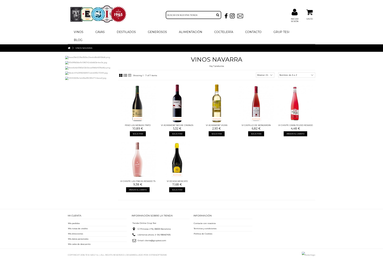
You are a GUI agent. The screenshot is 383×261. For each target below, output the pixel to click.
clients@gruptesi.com (155, 240)
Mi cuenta (74, 215)
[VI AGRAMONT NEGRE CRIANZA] (177, 103)
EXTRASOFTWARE (158, 255)
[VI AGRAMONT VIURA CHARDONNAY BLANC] (217, 103)
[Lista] (125, 75)
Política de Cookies (203, 233)
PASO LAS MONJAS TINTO (138, 125)
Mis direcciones (75, 233)
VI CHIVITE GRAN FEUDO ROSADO (295, 125)
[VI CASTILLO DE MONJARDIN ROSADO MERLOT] (256, 103)
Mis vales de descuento (79, 244)
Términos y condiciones (205, 228)
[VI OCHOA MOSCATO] (177, 159)
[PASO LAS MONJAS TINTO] (138, 103)
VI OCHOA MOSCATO (177, 181)
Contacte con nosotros (205, 223)
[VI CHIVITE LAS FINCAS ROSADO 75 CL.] (138, 159)
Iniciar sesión (294, 20)
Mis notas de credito (78, 228)
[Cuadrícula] (120, 75)
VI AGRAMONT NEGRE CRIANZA (177, 125)
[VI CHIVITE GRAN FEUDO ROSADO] (295, 103)
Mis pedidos (74, 223)
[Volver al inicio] (69, 48)
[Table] (129, 75)
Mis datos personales (78, 239)
